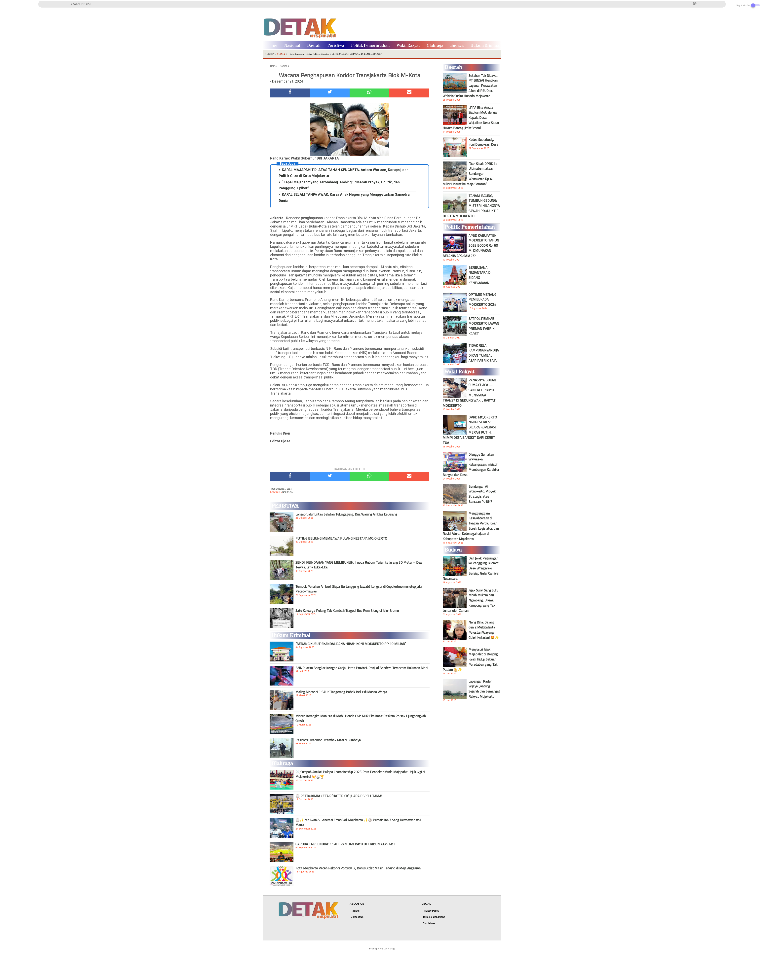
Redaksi (355, 910)
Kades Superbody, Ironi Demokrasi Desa (483, 142)
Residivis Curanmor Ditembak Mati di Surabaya (328, 740)
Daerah (314, 45)
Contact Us (357, 917)
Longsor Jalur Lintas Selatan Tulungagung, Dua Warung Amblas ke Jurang (346, 514)
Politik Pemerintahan (370, 45)
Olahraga (435, 45)
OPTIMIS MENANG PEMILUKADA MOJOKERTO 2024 (482, 299)
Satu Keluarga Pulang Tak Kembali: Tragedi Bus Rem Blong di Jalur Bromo (347, 610)
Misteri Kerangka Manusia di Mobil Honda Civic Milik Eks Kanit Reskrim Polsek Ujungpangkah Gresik (360, 718)
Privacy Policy (431, 910)
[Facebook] (290, 92)
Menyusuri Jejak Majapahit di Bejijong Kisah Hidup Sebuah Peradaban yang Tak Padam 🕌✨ (470, 659)
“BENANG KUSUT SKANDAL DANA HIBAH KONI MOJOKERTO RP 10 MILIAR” (350, 643)
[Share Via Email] (409, 92)
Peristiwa (335, 45)
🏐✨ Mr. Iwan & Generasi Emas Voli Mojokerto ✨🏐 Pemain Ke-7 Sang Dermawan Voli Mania (358, 822)
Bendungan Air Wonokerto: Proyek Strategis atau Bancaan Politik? (482, 494)
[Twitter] (330, 92)
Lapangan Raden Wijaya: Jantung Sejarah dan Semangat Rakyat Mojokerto (484, 689)
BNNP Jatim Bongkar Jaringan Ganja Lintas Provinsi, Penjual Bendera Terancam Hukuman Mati (361, 667)
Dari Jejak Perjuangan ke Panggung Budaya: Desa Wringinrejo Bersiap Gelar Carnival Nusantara (471, 568)
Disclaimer (429, 923)
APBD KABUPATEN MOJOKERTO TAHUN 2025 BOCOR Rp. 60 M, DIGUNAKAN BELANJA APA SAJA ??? (471, 245)
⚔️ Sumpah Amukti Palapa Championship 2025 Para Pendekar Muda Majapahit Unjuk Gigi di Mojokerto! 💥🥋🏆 (360, 774)
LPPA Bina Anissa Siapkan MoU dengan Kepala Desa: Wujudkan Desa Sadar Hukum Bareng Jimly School (471, 117)
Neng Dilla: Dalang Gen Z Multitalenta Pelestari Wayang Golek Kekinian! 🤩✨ (484, 630)
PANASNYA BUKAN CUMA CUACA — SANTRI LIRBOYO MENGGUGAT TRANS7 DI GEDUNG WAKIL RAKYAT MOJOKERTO (469, 392)
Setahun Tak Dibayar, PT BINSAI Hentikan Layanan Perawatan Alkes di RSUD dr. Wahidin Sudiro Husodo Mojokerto (470, 85)
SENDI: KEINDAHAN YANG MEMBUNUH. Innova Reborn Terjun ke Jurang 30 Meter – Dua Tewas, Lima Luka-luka (358, 565)
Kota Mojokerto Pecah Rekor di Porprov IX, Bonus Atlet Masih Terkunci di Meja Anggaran (358, 868)
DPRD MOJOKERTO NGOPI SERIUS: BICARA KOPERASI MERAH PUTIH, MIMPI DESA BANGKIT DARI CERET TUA (470, 430)
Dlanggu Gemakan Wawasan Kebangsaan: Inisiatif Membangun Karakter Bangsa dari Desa (471, 464)
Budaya (457, 45)
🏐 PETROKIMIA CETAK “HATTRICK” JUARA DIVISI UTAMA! (338, 795)
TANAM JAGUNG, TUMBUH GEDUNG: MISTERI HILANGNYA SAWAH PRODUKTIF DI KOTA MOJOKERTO (471, 206)
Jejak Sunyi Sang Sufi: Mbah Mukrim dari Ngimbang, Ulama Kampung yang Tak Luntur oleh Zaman (470, 600)
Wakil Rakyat (408, 45)
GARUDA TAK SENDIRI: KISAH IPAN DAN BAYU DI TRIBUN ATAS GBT (345, 844)
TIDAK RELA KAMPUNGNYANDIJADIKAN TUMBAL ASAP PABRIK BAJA (484, 353)
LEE (374, 948)
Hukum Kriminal (485, 45)
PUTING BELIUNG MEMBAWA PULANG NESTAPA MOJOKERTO (341, 538)
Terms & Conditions (434, 917)
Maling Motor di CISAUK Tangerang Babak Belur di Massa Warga (341, 691)
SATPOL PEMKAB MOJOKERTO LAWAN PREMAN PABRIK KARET (484, 326)
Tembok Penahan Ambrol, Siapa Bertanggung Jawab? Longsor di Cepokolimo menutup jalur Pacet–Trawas (358, 589)
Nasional (292, 45)
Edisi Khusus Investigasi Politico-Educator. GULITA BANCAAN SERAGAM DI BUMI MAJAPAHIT (336, 54)
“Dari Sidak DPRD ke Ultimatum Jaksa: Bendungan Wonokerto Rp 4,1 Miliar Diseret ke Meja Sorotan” (470, 174)
